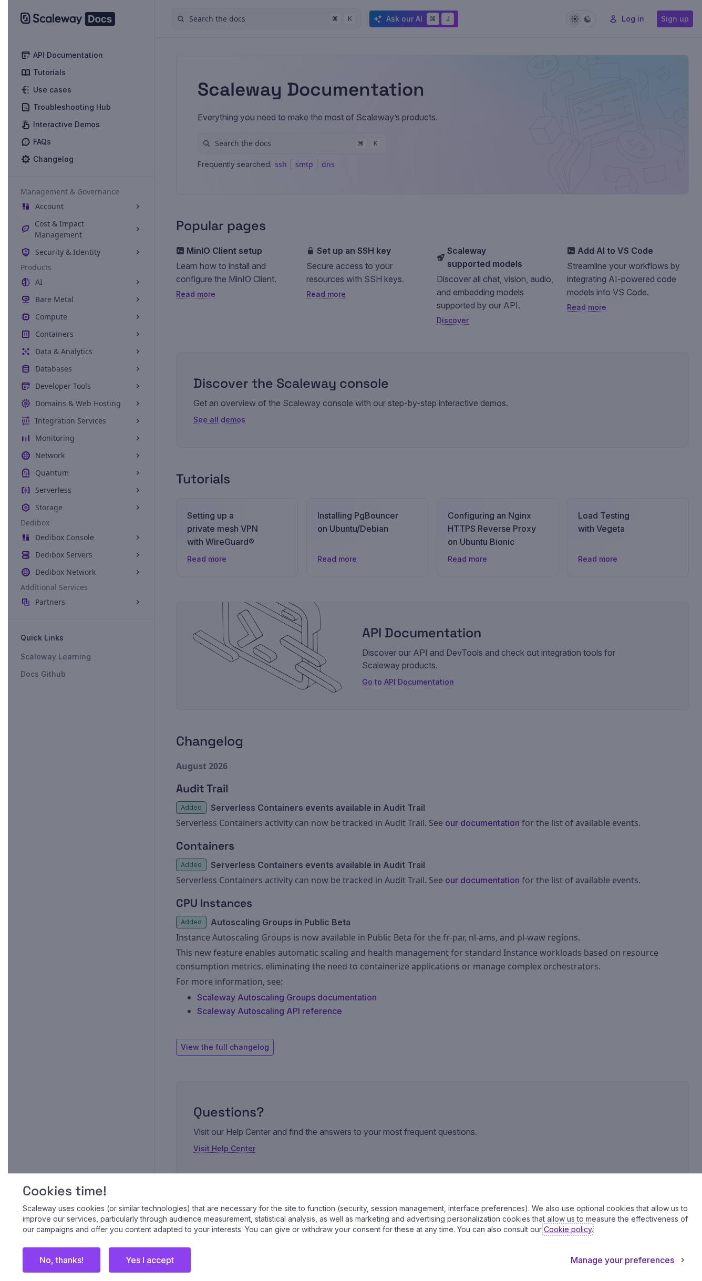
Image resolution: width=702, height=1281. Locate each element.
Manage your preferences (622, 1260)
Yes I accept (150, 1260)
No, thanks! (61, 1260)
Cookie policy (568, 1229)
